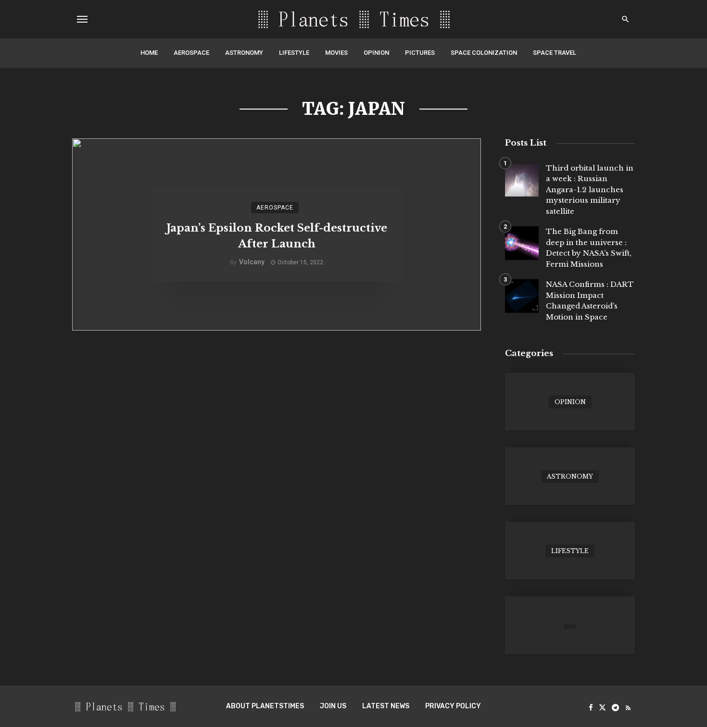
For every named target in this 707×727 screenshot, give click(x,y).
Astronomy (244, 52)
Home (149, 52)
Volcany (252, 262)
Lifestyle (294, 52)
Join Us (333, 706)
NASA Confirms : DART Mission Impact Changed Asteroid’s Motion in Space (590, 300)
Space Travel (554, 52)
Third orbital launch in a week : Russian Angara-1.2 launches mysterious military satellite (589, 189)
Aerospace (191, 52)
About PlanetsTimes (265, 706)
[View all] (570, 402)
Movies (336, 52)
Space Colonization (484, 52)
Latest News (385, 706)
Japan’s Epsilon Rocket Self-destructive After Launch (276, 236)
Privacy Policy (453, 706)
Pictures (420, 52)
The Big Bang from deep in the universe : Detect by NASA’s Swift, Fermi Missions (588, 248)
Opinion (376, 52)
